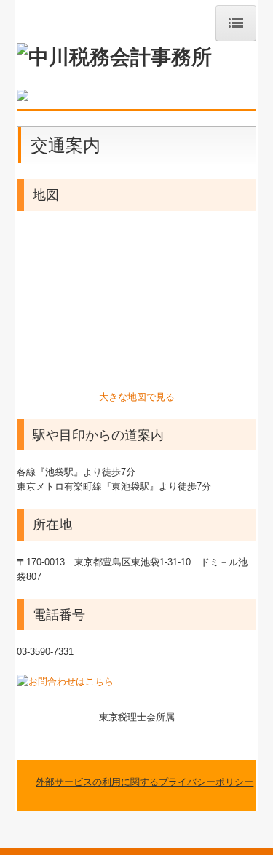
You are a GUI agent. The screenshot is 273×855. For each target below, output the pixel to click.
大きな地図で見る (137, 396)
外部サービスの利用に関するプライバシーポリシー (144, 781)
